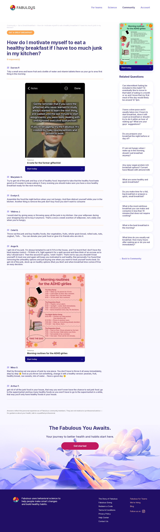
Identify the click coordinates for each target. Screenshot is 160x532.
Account (145, 7)
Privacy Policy (104, 514)
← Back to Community (130, 258)
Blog (132, 506)
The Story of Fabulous (108, 499)
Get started (80, 446)
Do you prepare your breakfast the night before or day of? (136, 136)
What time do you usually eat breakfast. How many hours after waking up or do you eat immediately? (136, 241)
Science (112, 7)
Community (128, 7)
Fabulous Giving (105, 502)
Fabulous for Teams (138, 499)
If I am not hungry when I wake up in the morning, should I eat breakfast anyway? (133, 152)
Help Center (103, 517)
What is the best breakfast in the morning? (135, 226)
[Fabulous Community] (22, 7)
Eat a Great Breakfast (26, 25)
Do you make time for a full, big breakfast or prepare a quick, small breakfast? (135, 194)
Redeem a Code (105, 506)
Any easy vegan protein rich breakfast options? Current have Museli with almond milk (136, 167)
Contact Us (103, 521)
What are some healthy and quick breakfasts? (135, 180)
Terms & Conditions (106, 510)
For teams (96, 7)
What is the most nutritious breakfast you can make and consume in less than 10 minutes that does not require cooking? (136, 211)
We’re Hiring (135, 502)
